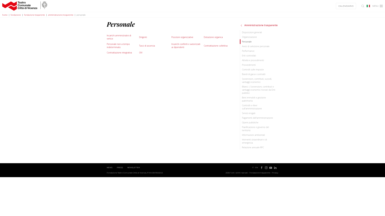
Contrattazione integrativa (119, 52)
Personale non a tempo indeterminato (118, 46)
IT (253, 167)
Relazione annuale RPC (253, 147)
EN (256, 167)
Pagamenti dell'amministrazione (257, 117)
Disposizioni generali (252, 32)
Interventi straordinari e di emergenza (254, 141)
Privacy (275, 173)
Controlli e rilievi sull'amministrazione (252, 107)
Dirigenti (143, 37)
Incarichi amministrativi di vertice (119, 37)
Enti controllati (249, 55)
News (109, 167)
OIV (140, 52)
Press (120, 167)
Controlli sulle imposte (253, 69)
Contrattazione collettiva (216, 45)
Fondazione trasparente (259, 173)
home (5, 15)
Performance (248, 51)
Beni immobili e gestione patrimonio (254, 99)
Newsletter (133, 167)
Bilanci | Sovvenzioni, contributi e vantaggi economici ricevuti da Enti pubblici (258, 89)
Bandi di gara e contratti (253, 74)
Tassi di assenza (147, 45)
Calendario (346, 6)
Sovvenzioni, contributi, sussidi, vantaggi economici (257, 80)
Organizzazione (249, 37)
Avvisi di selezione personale (256, 46)
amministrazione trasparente (60, 15)
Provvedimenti (249, 64)
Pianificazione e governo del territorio (255, 129)
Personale (247, 41)
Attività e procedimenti (253, 60)
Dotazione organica (213, 37)
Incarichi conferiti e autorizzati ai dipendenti (185, 46)
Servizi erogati (248, 113)
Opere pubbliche (250, 122)
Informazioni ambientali (253, 135)
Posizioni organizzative (182, 37)
